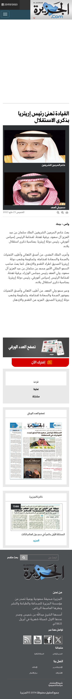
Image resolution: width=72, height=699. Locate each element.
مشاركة (36, 397)
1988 (16, 506)
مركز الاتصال (33, 673)
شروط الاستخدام (56, 683)
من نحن (57, 592)
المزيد (36, 540)
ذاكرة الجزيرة (36, 497)
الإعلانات (34, 667)
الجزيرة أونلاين (57, 654)
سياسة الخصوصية (55, 685)
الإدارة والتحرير (57, 667)
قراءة (36, 382)
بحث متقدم (12, 557)
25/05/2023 (11, 5)
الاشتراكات (59, 673)
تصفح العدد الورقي (36, 413)
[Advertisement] (36, 61)
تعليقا (36, 389)
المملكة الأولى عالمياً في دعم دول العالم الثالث (43, 534)
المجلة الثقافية (39, 654)
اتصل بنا (58, 661)
